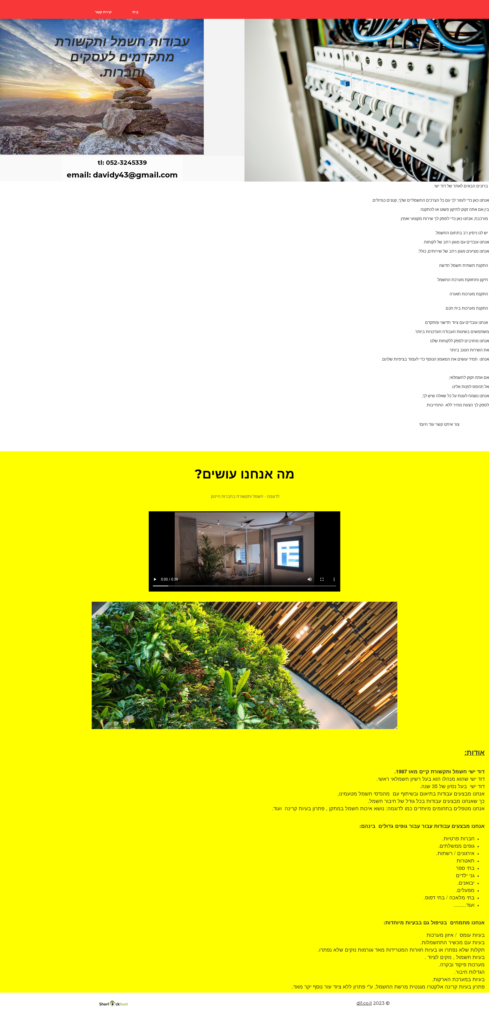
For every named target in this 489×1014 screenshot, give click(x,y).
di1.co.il (364, 1003)
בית (135, 12)
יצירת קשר (103, 12)
